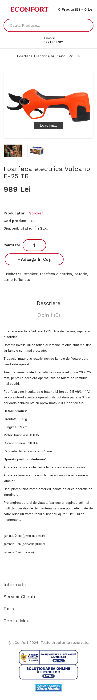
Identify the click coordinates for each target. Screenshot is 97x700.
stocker (31, 274)
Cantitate (12, 245)
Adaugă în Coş (36, 259)
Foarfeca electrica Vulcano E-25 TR (49, 56)
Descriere (48, 303)
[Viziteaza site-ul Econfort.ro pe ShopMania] (48, 687)
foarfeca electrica (56, 274)
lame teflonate (17, 279)
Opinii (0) (48, 315)
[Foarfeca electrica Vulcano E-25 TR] (13, 151)
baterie (80, 274)
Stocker (36, 213)
